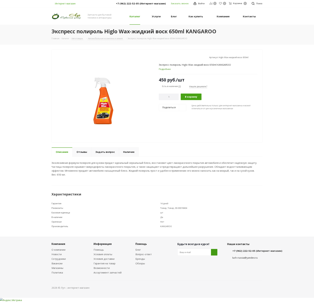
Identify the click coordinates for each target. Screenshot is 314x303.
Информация (103, 244)
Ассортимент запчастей (108, 272)
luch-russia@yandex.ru (245, 257)
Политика (57, 272)
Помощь (99, 249)
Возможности (102, 268)
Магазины (57, 268)
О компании (58, 249)
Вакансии (57, 263)
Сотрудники (59, 258)
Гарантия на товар (104, 263)
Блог (138, 249)
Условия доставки (104, 258)
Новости (57, 254)
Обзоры (140, 263)
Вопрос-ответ (143, 254)
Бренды (140, 258)
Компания (58, 244)
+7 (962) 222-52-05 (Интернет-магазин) (257, 250)
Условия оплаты (103, 254)
